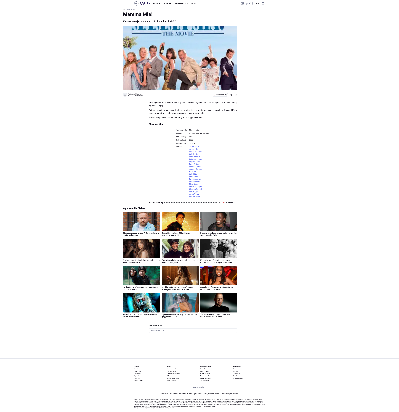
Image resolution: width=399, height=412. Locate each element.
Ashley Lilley (193, 149)
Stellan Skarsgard (195, 187)
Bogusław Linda (204, 371)
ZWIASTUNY (167, 3)
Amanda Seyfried (195, 169)
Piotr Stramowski (172, 371)
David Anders (194, 164)
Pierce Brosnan (194, 197)
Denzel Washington (205, 378)
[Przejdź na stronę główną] (136, 5)
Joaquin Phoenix (138, 380)
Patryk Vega (137, 371)
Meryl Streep (193, 184)
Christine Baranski (196, 189)
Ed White (192, 172)
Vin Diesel (235, 371)
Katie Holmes (137, 373)
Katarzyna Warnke (238, 378)
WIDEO (193, 3)
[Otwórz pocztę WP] (242, 3)
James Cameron (204, 369)
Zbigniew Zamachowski (173, 373)
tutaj (173, 408)
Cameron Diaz (237, 373)
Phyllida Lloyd (194, 162)
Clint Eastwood (138, 369)
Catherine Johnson (196, 159)
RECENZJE (156, 3)
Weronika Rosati (204, 376)
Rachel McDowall (195, 152)
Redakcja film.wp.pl (135, 94)
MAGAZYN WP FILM (181, 3)
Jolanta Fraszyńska (172, 376)
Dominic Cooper (195, 167)
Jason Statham (171, 380)
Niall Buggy (193, 192)
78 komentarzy (221, 95)
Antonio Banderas (205, 373)
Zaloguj (256, 3)
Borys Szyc (236, 376)
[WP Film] (146, 3)
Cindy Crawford (204, 380)
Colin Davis (193, 154)
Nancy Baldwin (194, 157)
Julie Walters (194, 194)
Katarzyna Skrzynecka (173, 378)
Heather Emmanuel (196, 182)
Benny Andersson (195, 179)
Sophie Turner (138, 376)
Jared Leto (236, 369)
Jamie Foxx (137, 378)
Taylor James (194, 147)
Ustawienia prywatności (229, 394)
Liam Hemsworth (172, 369)
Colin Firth (193, 174)
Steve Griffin (193, 177)
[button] (248, 3)
